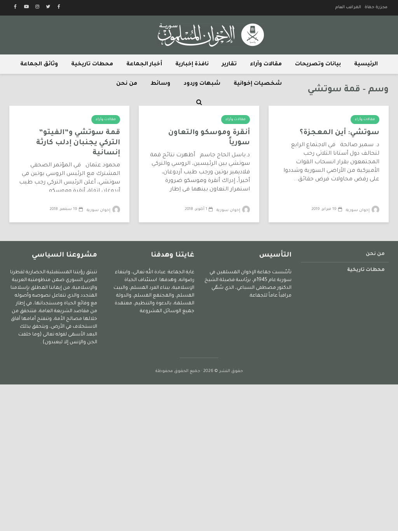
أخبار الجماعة (144, 64)
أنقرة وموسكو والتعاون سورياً (209, 138)
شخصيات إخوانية (258, 84)
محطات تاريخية (92, 64)
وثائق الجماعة (39, 64)
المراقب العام (348, 7)
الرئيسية (366, 64)
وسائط (160, 84)
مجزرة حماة (376, 7)
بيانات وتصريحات (318, 64)
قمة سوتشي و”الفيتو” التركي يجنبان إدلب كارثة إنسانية (78, 143)
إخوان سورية (358, 210)
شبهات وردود (201, 84)
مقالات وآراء (266, 64)
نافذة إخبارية (192, 64)
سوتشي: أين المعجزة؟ (339, 133)
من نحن (126, 84)
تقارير (229, 64)
